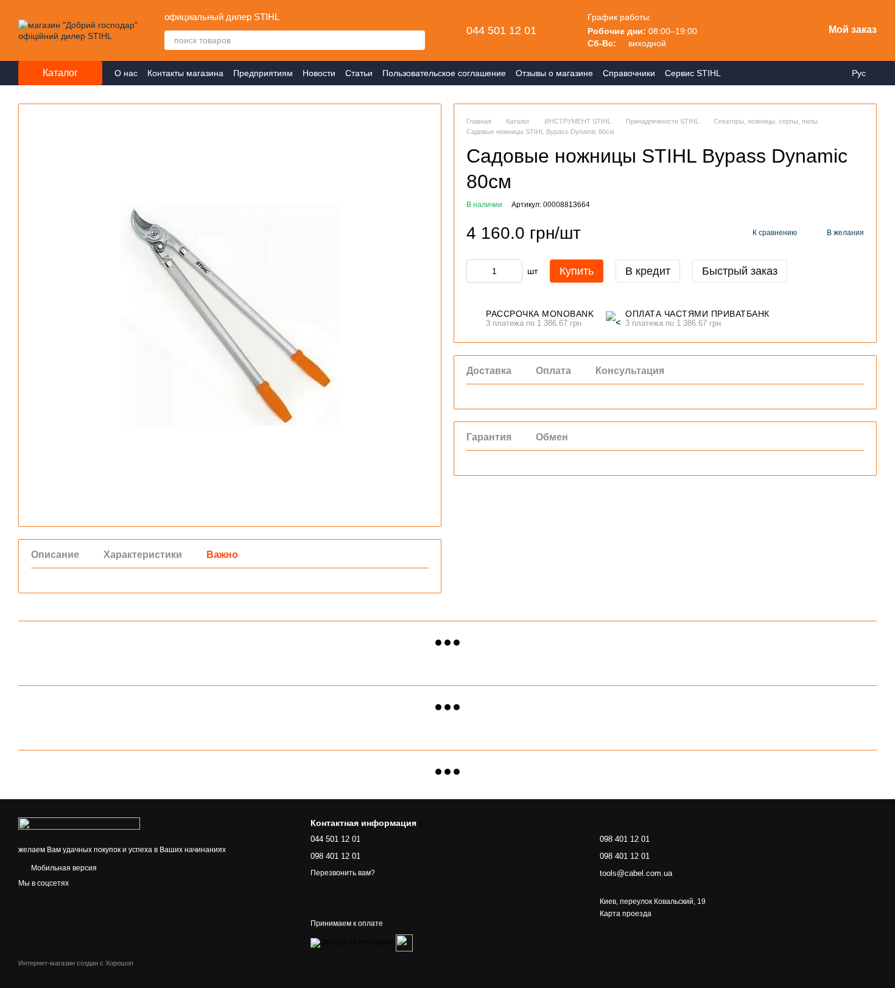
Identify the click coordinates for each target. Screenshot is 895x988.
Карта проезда (625, 913)
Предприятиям (263, 73)
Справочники (629, 73)
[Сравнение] (719, 30)
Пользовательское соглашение (444, 73)
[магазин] (79, 823)
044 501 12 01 (501, 30)
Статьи (359, 73)
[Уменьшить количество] (475, 271)
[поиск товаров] (415, 40)
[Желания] (750, 30)
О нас (126, 73)
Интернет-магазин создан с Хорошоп (75, 963)
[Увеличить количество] (513, 271)
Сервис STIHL (693, 73)
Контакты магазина (185, 73)
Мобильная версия (63, 868)
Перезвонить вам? (343, 873)
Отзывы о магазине (554, 73)
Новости (319, 73)
